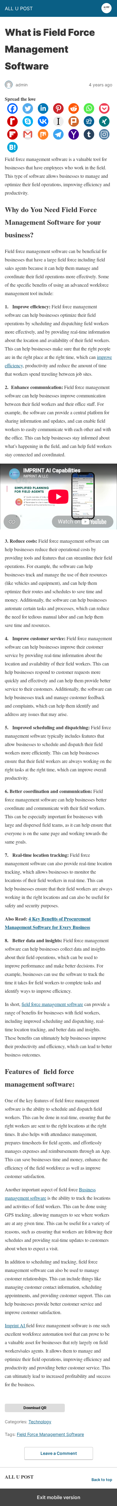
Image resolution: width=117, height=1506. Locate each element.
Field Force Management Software (50, 1434)
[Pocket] (104, 112)
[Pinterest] (58, 112)
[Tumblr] (89, 137)
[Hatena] (12, 150)
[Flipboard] (12, 137)
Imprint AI (15, 1325)
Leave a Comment (58, 1453)
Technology (39, 1421)
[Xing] (104, 125)
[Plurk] (73, 125)
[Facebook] (12, 112)
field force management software (52, 1004)
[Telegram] (58, 137)
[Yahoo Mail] (73, 137)
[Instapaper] (58, 125)
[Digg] (89, 125)
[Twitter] (27, 112)
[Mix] (43, 137)
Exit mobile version (58, 1497)
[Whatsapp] (89, 112)
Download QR (34, 1408)
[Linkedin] (43, 112)
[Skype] (27, 125)
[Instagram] (104, 137)
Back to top (102, 1479)
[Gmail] (27, 137)
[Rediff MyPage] (12, 125)
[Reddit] (73, 112)
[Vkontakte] (43, 125)
